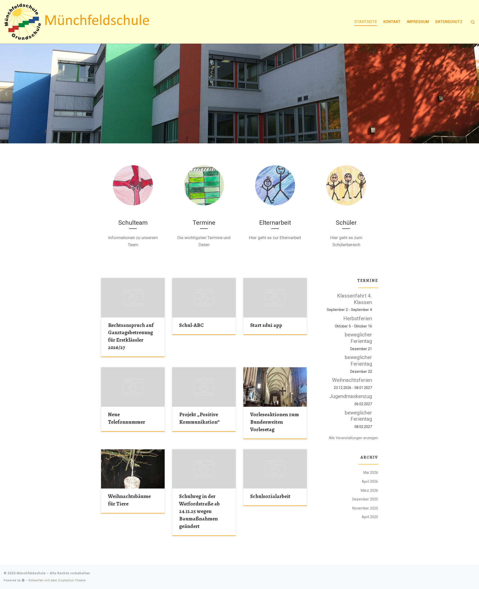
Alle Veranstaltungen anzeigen (353, 438)
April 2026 (370, 482)
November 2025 (365, 508)
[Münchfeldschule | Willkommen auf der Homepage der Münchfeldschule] (79, 20)
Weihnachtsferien (352, 380)
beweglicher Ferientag (358, 338)
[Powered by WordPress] (23, 580)
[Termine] (204, 185)
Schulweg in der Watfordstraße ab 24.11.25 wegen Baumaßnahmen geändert (199, 511)
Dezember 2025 (365, 499)
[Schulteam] (133, 185)
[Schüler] (346, 185)
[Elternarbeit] (275, 185)
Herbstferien (357, 318)
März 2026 (369, 490)
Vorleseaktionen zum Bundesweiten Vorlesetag (274, 422)
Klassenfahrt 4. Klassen (354, 299)
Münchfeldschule (31, 573)
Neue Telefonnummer (126, 418)
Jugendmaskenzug (350, 396)
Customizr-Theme (72, 580)
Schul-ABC (191, 325)
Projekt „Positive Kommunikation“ (199, 418)
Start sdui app (266, 325)
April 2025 (370, 517)
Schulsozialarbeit (270, 496)
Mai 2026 (370, 473)
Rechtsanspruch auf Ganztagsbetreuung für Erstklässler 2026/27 (131, 336)
